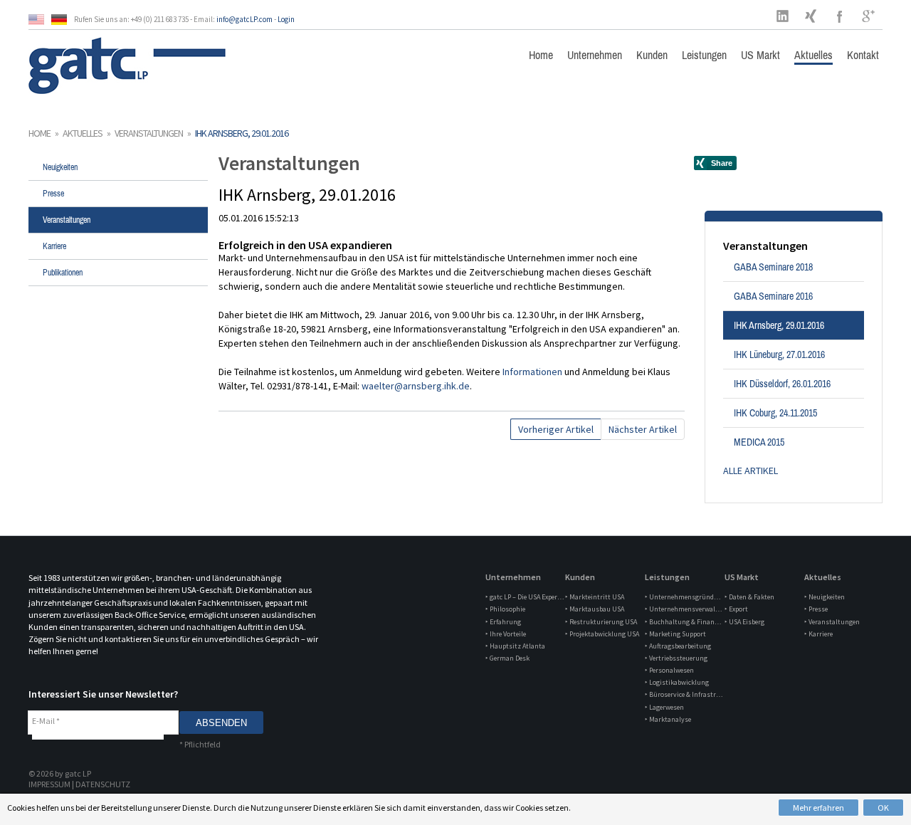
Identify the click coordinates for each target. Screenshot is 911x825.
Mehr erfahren (818, 807)
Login (286, 19)
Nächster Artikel (643, 429)
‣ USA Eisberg (744, 621)
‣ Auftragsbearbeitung (678, 646)
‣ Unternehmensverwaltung (684, 609)
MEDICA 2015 (759, 442)
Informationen (533, 371)
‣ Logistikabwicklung (677, 682)
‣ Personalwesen (669, 670)
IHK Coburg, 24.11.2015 (775, 413)
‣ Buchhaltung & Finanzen (684, 621)
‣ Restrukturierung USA (601, 621)
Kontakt (863, 54)
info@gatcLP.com (244, 19)
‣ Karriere (818, 634)
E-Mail (46, 720)
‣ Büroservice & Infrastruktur (684, 694)
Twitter (811, 15)
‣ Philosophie (505, 609)
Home (541, 54)
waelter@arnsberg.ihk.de (416, 385)
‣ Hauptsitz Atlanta (515, 646)
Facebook (840, 15)
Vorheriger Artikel (556, 429)
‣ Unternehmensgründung (684, 596)
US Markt (760, 54)
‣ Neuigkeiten (824, 596)
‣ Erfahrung (503, 621)
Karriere (54, 246)
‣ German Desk (507, 658)
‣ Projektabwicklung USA (602, 634)
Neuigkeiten (60, 167)
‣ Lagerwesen (664, 707)
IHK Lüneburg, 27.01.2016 (779, 354)
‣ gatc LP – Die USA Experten (524, 596)
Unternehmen (594, 54)
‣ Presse (816, 609)
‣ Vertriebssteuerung (676, 658)
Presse (53, 194)
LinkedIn (783, 15)
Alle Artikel (750, 470)
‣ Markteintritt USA (594, 596)
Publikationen (63, 273)
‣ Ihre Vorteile (505, 634)
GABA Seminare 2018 (773, 267)
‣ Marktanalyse (668, 719)
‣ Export (736, 609)
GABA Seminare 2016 (773, 296)
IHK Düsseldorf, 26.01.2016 (782, 383)
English (39, 19)
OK (883, 807)
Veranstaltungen (149, 133)
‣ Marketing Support (675, 634)
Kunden (652, 54)
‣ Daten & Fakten (749, 596)
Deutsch (62, 19)
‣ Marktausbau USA (594, 609)
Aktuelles (813, 54)
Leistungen (704, 54)
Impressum (49, 784)
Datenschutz (102, 784)
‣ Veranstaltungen (832, 621)
